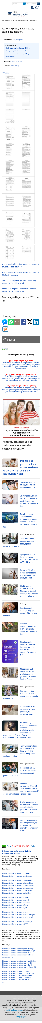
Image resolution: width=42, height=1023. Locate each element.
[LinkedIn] (36, 323)
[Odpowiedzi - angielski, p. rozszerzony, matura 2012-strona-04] (26, 236)
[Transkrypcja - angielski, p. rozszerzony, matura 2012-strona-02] (10, 202)
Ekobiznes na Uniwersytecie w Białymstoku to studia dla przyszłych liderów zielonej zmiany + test (29, 591)
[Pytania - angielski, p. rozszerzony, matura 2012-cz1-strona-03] (10, 99)
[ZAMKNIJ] (21, 1017)
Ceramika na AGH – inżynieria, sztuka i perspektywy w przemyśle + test (28, 710)
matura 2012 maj (16, 62)
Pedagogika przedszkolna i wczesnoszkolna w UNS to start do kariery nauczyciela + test (20, 467)
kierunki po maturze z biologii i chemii (15, 971)
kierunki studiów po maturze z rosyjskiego (17, 890)
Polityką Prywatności (14, 1010)
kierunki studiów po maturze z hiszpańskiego (18, 885)
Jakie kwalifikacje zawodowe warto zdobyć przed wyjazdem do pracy (18, 542)
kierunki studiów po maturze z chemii (15, 900)
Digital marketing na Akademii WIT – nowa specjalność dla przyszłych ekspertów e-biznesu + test (29, 807)
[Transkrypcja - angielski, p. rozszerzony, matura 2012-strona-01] (26, 184)
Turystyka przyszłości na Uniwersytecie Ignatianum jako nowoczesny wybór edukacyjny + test (20, 751)
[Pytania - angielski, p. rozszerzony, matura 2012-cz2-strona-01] (10, 133)
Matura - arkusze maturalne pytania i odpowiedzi (19, 20)
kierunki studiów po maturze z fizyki (15, 905)
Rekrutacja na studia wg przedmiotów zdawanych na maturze (16, 852)
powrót (9, 339)
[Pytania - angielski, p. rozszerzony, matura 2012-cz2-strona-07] (10, 184)
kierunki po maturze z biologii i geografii (16, 977)
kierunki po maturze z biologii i (13, 973)
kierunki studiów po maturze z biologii (15, 897)
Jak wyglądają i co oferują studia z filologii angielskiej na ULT (29, 484)
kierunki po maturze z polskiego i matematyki (18, 949)
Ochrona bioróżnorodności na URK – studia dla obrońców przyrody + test (28, 629)
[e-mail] (17, 323)
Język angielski (18, 39)
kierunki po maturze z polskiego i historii (16, 953)
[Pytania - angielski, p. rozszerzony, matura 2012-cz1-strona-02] (26, 82)
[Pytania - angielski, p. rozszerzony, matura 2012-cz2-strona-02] (26, 133)
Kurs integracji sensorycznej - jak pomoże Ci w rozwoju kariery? (20, 612)
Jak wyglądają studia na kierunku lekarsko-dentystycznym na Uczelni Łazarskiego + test (29, 501)
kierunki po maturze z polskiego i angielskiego (18, 951)
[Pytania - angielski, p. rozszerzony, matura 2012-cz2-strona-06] (26, 167)
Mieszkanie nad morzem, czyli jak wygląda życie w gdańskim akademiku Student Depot (28, 674)
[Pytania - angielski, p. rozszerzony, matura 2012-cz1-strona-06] (26, 116)
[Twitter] (30, 323)
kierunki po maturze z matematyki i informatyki (19, 967)
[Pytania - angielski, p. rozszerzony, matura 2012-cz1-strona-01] (10, 82)
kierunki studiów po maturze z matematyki (17, 876)
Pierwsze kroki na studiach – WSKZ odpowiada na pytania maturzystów (20, 695)
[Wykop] (5, 331)
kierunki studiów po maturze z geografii (16, 907)
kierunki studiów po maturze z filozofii (16, 902)
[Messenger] (5, 323)
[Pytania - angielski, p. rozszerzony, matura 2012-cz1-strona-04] (26, 99)
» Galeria (5, 73)
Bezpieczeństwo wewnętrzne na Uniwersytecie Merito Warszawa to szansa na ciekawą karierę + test (20, 520)
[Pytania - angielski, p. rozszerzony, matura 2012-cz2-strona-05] (10, 167)
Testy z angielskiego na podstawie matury (21, 51)
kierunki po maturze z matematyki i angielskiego (19, 961)
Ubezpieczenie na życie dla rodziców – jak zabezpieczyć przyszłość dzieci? (19, 771)
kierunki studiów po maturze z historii (15, 912)
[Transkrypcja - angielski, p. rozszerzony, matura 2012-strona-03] (26, 202)
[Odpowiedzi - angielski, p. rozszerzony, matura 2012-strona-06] (26, 253)
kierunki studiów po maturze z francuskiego (17, 883)
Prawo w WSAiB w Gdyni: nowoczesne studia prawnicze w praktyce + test (28, 574)
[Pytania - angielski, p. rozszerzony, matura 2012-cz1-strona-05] (10, 116)
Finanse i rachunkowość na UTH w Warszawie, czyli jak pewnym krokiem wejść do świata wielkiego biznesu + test (21, 789)
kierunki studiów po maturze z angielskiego (17, 880)
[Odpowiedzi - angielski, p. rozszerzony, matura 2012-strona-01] (10, 219)
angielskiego (29, 973)
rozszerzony (15, 66)
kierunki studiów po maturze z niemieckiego (17, 888)
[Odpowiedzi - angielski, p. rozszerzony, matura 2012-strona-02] (26, 219)
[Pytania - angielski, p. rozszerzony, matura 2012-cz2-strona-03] (10, 150)
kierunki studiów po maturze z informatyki (17, 922)
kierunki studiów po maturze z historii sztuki (17, 917)
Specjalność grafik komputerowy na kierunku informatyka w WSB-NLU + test (29, 558)
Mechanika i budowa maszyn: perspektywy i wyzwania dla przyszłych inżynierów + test (29, 825)
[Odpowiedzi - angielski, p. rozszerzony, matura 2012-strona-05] (10, 253)
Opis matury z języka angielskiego (18, 48)
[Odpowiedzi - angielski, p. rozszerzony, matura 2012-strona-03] (10, 236)
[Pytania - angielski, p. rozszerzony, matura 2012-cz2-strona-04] (26, 150)
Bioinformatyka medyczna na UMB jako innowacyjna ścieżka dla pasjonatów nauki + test (28, 648)
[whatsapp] (11, 323)
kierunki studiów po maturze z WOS (15, 924)
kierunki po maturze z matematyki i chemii (17, 965)
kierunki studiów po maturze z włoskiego (16, 893)
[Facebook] (23, 323)
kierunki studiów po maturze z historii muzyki (18, 915)
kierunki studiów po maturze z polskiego (16, 873)
